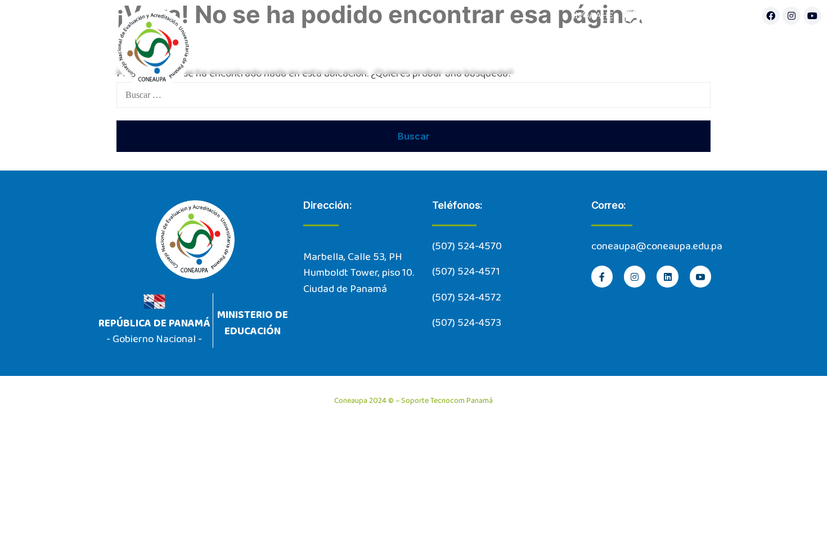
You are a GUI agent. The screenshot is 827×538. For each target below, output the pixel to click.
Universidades (363, 51)
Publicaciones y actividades (702, 51)
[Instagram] (792, 16)
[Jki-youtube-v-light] (700, 276)
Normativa (475, 51)
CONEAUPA (248, 51)
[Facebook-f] (602, 276)
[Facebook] (771, 16)
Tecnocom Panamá (461, 400)
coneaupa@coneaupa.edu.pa (656, 246)
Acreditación (583, 51)
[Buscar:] (413, 95)
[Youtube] (812, 16)
